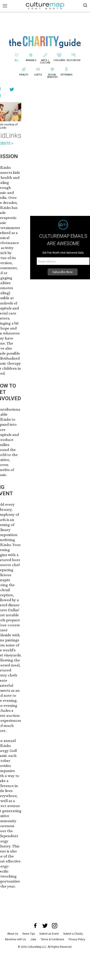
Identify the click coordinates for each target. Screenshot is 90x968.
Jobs (33, 939)
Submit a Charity (73, 933)
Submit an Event (49, 933)
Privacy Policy (77, 939)
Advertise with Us (15, 939)
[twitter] (45, 925)
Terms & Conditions (52, 939)
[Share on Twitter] (12, 89)
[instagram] (54, 925)
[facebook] (35, 925)
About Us (12, 933)
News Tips (28, 933)
